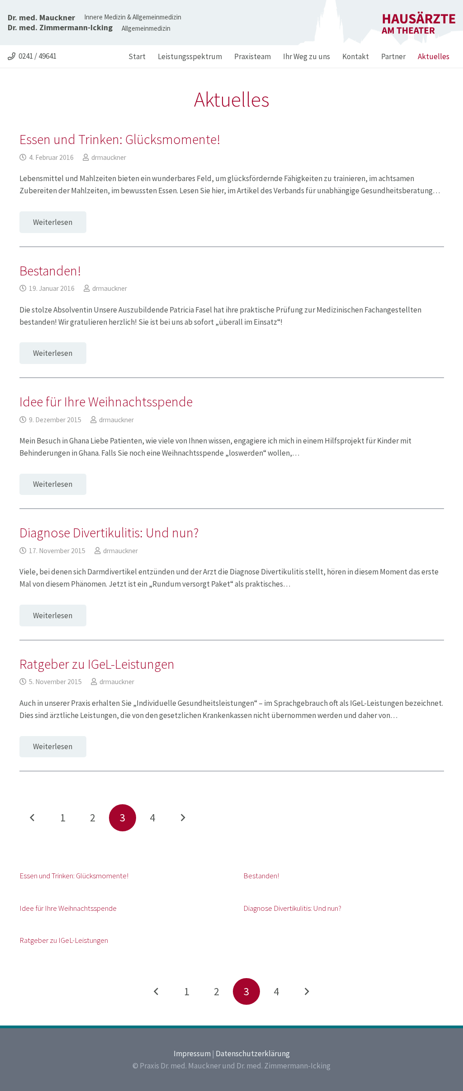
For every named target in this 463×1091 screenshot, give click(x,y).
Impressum (192, 1053)
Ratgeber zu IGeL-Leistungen (97, 663)
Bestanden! (50, 270)
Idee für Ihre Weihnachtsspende (106, 401)
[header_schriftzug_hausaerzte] (418, 22)
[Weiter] (182, 817)
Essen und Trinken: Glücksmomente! (119, 139)
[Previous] (33, 817)
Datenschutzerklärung (253, 1053)
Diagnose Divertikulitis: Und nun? (109, 532)
